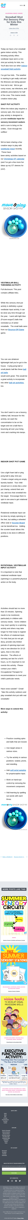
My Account (4, 1150)
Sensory (20, 13)
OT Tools (5, 1118)
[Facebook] (8, 1181)
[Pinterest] (16, 1181)
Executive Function (6, 1135)
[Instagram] (12, 1181)
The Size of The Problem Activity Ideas (14, 1094)
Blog (5, 1116)
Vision (6, 1142)
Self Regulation (11, 988)
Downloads (4, 1155)
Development (12, 1037)
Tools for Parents (6, 1133)
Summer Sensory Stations (14, 991)
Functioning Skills (6, 1138)
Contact (5, 1122)
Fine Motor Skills (6, 1136)
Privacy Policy (20, 1218)
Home (5, 1113)
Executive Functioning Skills (15, 1088)
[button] (21, 5)
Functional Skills (20, 1037)
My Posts (4, 1153)
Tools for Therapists (6, 1130)
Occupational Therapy (11, 13)
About (5, 1115)
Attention (6, 1037)
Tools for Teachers (6, 1132)
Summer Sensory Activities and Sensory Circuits (14, 940)
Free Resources (6, 986)
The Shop (5, 1121)
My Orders (4, 1152)
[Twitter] (20, 1181)
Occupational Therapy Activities (17, 986)
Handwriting (6, 1139)
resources (19, 1039)
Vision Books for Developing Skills (14, 1042)
